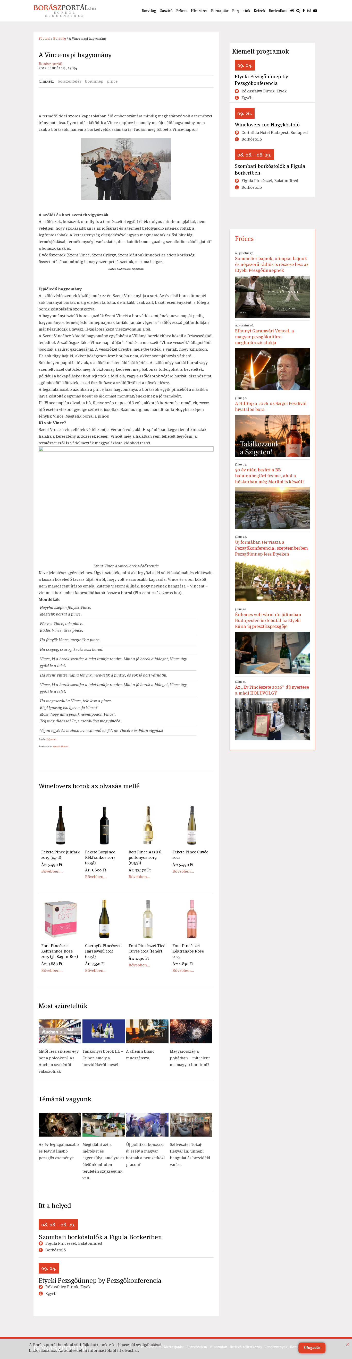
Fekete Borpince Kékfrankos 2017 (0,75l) (100, 857)
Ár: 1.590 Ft (139, 958)
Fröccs (181, 11)
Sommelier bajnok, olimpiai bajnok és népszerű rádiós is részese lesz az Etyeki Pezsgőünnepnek (271, 262)
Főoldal (44, 38)
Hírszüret (199, 11)
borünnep (94, 81)
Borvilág (149, 11)
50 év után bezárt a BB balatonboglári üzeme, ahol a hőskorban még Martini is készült (269, 473)
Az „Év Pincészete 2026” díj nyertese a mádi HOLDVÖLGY (272, 688)
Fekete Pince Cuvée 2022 (190, 854)
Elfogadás (312, 1348)
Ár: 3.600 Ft (95, 870)
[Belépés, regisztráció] (292, 10)
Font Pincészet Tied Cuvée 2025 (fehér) (147, 948)
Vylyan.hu (51, 739)
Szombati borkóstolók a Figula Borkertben (100, 1237)
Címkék (46, 81)
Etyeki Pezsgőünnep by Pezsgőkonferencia (100, 1280)
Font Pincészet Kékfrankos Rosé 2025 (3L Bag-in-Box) (59, 951)
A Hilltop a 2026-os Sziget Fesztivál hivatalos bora (271, 404)
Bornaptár (220, 11)
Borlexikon (278, 11)
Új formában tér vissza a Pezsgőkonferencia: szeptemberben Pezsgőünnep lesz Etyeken (271, 546)
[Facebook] (303, 10)
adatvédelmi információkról (90, 1350)
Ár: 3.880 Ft (51, 963)
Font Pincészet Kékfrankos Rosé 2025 (188, 951)
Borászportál (50, 63)
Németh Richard (60, 746)
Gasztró (166, 11)
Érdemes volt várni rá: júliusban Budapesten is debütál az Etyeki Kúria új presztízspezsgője (268, 618)
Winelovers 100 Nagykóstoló (267, 124)
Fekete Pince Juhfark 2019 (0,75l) (60, 854)
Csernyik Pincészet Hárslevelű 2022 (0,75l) (103, 951)
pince (112, 81)
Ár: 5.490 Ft (51, 864)
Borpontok (241, 11)
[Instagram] (309, 10)
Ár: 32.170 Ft (140, 870)
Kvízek (259, 11)
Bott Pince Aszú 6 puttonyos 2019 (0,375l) (145, 857)
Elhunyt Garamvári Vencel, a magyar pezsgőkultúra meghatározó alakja (264, 334)
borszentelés (69, 81)
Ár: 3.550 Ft (95, 963)
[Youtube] (315, 10)
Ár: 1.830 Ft (182, 963)
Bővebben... (52, 871)
